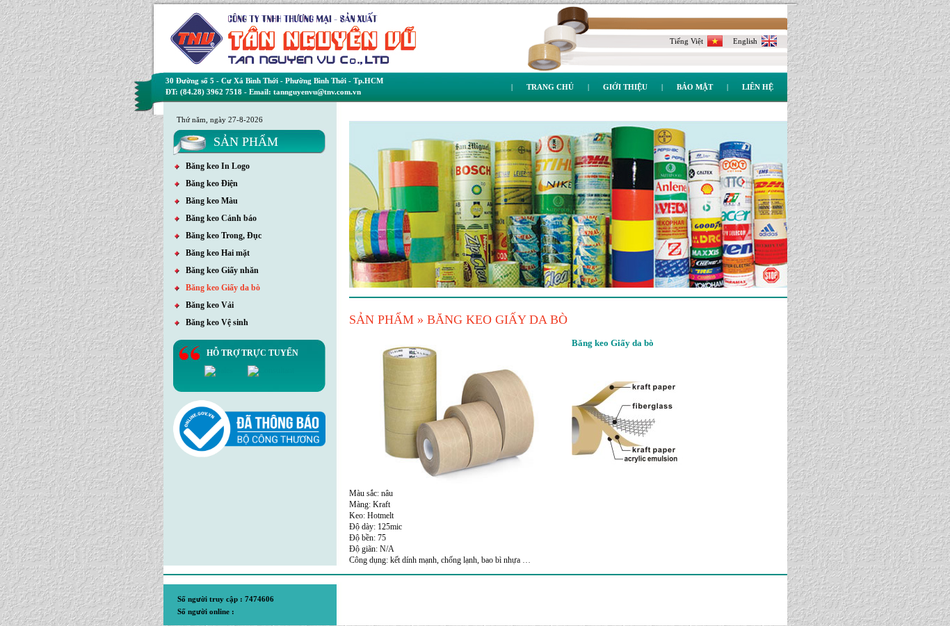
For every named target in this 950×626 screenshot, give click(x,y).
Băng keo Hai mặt (214, 253)
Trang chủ (550, 87)
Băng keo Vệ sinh (213, 322)
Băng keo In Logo (214, 166)
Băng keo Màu (208, 201)
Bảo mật (695, 87)
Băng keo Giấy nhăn (219, 270)
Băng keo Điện (208, 183)
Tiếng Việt (688, 41)
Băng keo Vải (206, 305)
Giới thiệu (625, 87)
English (747, 41)
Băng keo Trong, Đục (220, 235)
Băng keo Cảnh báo (218, 218)
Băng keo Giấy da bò (219, 288)
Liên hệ (757, 87)
